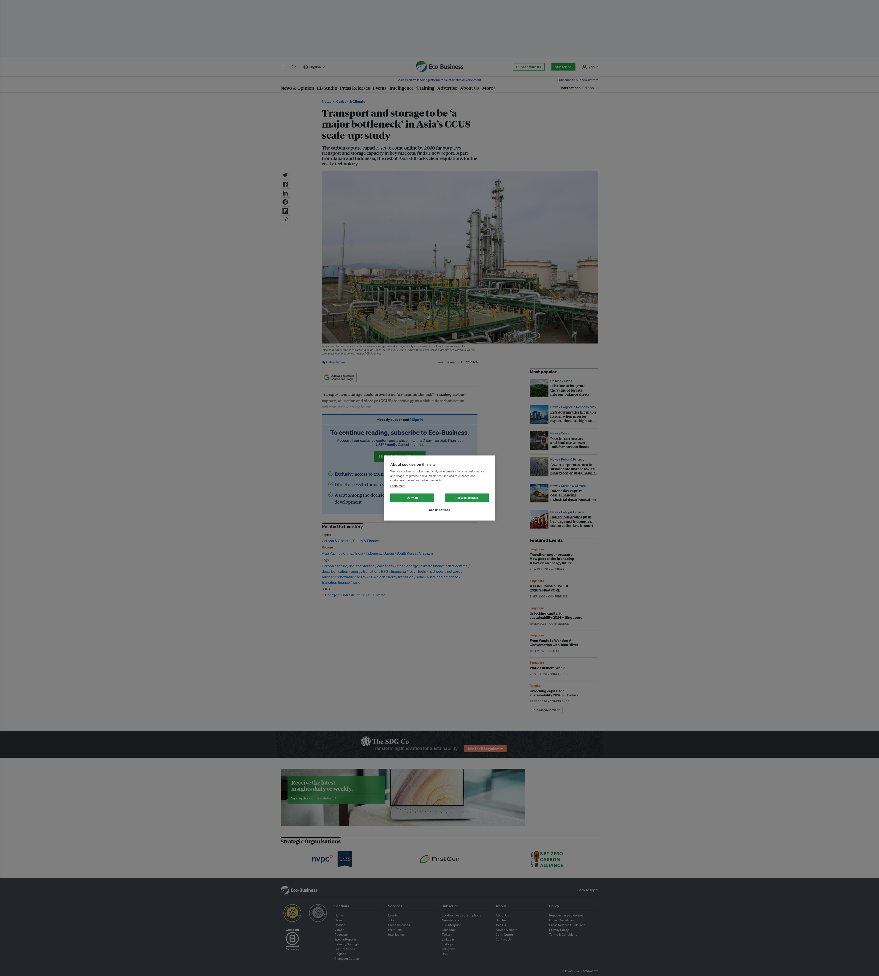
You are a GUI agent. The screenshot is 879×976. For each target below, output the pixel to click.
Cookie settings (439, 510)
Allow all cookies (467, 497)
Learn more (397, 486)
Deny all (412, 497)
